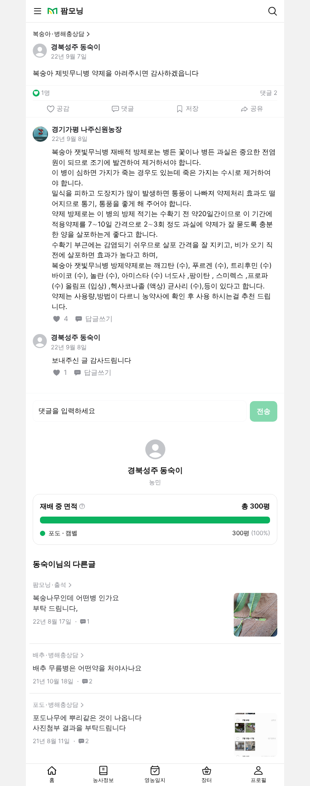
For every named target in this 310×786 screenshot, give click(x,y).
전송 (263, 411)
